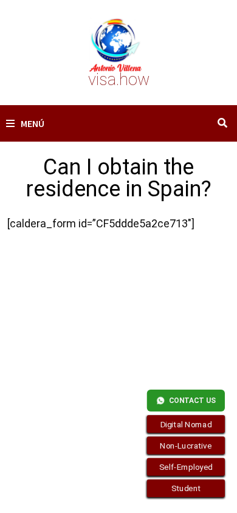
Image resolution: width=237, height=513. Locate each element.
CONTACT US (192, 400)
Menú (32, 123)
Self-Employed (186, 467)
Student (186, 489)
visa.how (118, 79)
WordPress (31, 338)
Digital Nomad (186, 424)
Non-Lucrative (186, 445)
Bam (73, 338)
